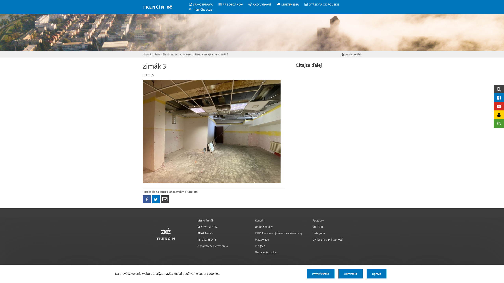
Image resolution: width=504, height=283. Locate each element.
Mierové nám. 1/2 (207, 226)
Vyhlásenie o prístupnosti (328, 239)
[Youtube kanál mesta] (499, 106)
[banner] (159, 7)
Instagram (319, 233)
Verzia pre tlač (352, 54)
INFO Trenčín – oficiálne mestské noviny (278, 233)
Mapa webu (262, 239)
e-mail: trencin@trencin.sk (212, 246)
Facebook (318, 220)
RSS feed (260, 246)
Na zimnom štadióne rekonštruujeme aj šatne (190, 54)
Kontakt (259, 220)
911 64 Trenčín (205, 233)
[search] (499, 89)
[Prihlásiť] (499, 114)
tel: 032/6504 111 (207, 239)
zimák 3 (223, 54)
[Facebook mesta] (499, 97)
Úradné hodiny (264, 226)
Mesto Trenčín (205, 220)
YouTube (318, 226)
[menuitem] (203, 4)
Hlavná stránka (151, 54)
